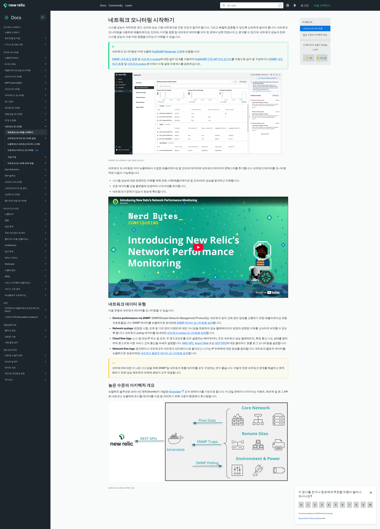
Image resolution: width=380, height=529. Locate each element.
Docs (103, 5)
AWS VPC (188, 343)
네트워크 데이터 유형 (313, 28)
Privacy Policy (303, 518)
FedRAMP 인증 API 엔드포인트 (213, 59)
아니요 (322, 57)
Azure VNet (202, 343)
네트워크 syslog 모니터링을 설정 (186, 332)
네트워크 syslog (150, 59)
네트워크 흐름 (129, 59)
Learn (128, 5)
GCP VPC (220, 343)
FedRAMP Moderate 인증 (167, 51)
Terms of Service (316, 518)
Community (116, 5)
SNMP (115, 59)
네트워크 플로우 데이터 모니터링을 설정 (164, 353)
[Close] (371, 492)
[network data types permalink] (148, 304)
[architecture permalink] (156, 385)
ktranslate (175, 391)
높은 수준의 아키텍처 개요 (315, 34)
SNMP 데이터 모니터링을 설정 (195, 322)
